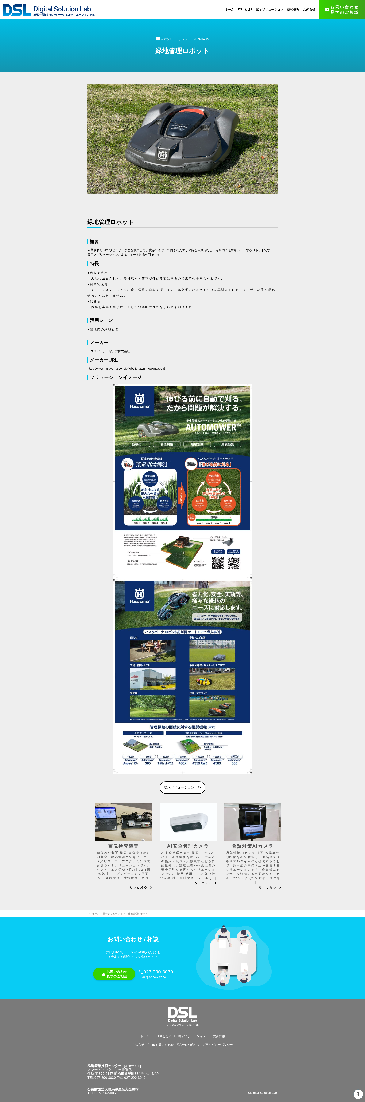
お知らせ (309, 9)
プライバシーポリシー (217, 1044)
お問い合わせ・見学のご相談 (173, 1044)
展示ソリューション (269, 9)
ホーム (229, 9)
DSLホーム (93, 913)
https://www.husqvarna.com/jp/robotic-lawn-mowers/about (126, 368)
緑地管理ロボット (138, 913)
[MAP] (155, 1073)
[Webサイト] (132, 1066)
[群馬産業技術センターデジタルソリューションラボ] (62, 9)
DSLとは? (245, 9)
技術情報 (293, 9)
